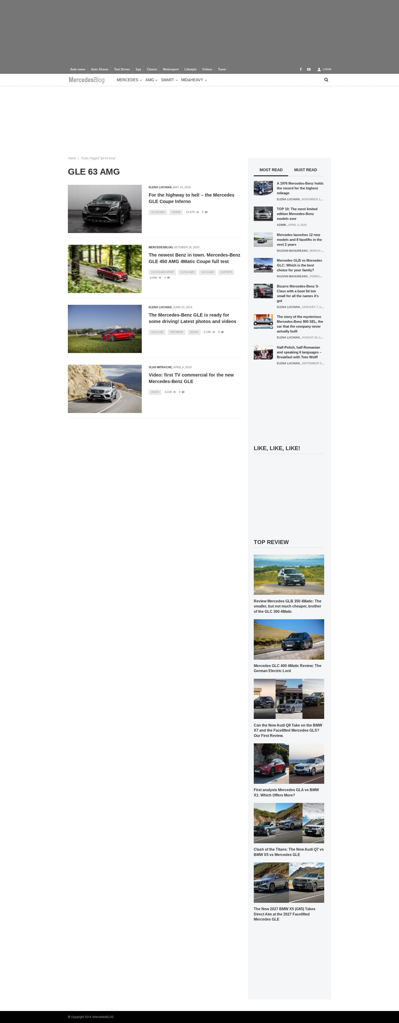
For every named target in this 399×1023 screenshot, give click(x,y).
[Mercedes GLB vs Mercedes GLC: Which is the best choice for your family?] (263, 265)
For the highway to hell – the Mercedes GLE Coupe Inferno (191, 198)
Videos (207, 69)
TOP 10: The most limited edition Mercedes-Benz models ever (297, 214)
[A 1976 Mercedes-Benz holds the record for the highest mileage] (263, 188)
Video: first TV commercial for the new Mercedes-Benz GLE (191, 378)
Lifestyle (190, 69)
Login (327, 69)
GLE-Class (207, 272)
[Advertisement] (199, 32)
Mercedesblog (160, 247)
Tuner (222, 69)
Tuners (176, 212)
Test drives (176, 332)
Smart (167, 80)
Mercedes (127, 80)
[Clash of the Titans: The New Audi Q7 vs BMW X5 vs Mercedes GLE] (289, 823)
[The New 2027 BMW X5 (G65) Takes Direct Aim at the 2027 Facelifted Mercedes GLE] (289, 882)
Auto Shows (99, 69)
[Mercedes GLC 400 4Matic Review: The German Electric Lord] (289, 639)
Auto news (77, 69)
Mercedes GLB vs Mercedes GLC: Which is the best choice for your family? (299, 265)
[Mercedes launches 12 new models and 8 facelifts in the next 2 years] (263, 239)
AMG (149, 80)
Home (72, 158)
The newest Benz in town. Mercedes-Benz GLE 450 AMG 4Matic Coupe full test (194, 258)
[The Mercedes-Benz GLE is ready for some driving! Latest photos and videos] (105, 329)
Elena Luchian (160, 187)
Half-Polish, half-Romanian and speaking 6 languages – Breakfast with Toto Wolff (299, 352)
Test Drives (122, 69)
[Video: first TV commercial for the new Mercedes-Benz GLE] (105, 389)
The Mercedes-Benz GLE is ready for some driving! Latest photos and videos (192, 318)
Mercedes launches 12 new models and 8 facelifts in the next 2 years (299, 239)
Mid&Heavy (192, 80)
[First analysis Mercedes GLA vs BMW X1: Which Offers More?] (289, 763)
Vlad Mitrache (160, 367)
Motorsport (171, 69)
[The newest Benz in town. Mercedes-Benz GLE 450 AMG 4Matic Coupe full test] (105, 269)
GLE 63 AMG (158, 212)
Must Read (305, 170)
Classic (152, 69)
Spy (138, 69)
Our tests (226, 272)
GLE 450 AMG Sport (162, 272)
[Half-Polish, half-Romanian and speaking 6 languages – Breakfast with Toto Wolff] (263, 352)
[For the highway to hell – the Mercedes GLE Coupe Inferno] (105, 209)
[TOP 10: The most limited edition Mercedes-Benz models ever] (263, 214)
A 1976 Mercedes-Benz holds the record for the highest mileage (300, 188)
